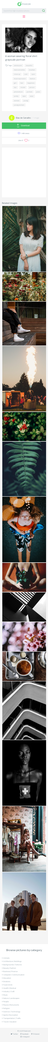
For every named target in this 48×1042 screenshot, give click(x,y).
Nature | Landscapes (11, 998)
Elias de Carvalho (23, 118)
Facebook (25, 1034)
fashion (32, 79)
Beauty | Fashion (9, 968)
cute (25, 74)
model (23, 87)
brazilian (32, 70)
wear (31, 96)
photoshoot (18, 92)
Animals (6, 958)
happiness (30, 83)
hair (21, 83)
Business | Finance (10, 971)
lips (15, 87)
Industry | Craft (8, 991)
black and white (19, 70)
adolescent (18, 65)
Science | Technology (11, 1012)
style (24, 96)
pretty (16, 96)
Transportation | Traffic (12, 1018)
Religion (6, 1008)
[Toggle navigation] (24, 16)
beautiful (29, 65)
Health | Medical (9, 988)
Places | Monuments (11, 1005)
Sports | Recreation (10, 1015)
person (31, 87)
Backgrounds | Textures (12, 965)
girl (15, 83)
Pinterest (36, 1034)
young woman (19, 105)
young (26, 101)
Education (7, 978)
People (6, 1002)
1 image (36, 118)
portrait (29, 92)
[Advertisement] (24, 172)
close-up (17, 74)
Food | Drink (7, 985)
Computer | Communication (13, 975)
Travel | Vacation (10, 1022)
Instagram (26, 1037)
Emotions (6, 981)
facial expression (20, 79)
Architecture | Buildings (12, 961)
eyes (33, 74)
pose (38, 92)
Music (5, 995)
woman (16, 101)
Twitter (15, 1034)
